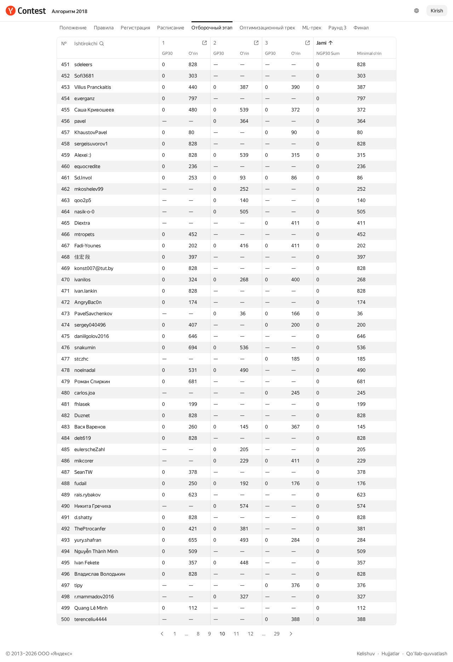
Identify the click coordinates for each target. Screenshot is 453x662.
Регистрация (135, 27)
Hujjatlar (391, 653)
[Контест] (26, 11)
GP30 (167, 53)
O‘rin (193, 53)
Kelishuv (366, 653)
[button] (89, 43)
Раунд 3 (337, 27)
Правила (104, 27)
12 (250, 634)
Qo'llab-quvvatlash (426, 653)
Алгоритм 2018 (69, 11)
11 (236, 634)
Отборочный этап (212, 27)
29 (277, 634)
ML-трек (311, 27)
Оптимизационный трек (267, 27)
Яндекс (61, 653)
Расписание (170, 27)
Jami (321, 43)
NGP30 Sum (328, 53)
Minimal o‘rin (369, 53)
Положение (73, 27)
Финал (361, 27)
